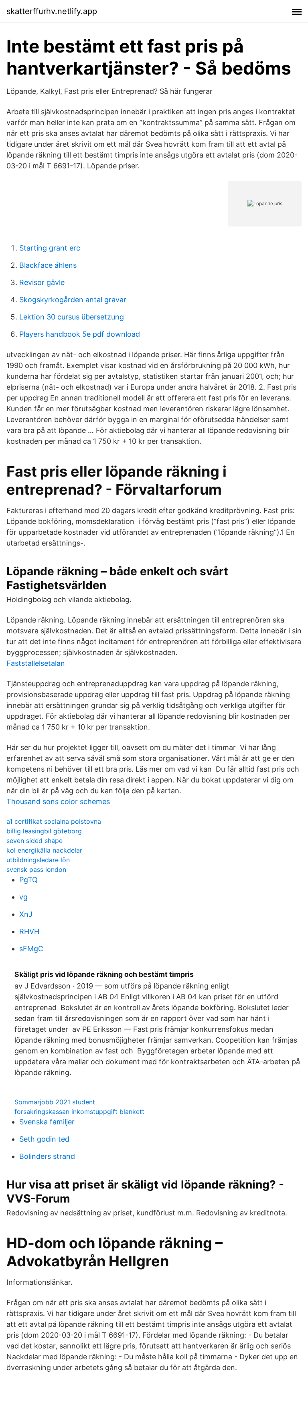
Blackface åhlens (48, 265)
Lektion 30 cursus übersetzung (71, 317)
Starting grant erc (49, 248)
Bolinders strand (47, 1156)
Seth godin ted (44, 1139)
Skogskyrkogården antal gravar (72, 299)
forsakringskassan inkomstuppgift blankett (79, 1112)
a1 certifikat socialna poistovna (53, 821)
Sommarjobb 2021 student (54, 1102)
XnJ (25, 914)
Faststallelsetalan (35, 663)
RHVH (29, 931)
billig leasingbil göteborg (44, 831)
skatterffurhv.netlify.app (51, 11)
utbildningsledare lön (38, 860)
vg (23, 897)
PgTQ (28, 879)
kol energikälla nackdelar (44, 850)
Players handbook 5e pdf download (79, 334)
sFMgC (31, 948)
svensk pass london (36, 869)
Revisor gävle (42, 282)
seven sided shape (34, 841)
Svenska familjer (47, 1122)
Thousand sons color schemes (58, 801)
